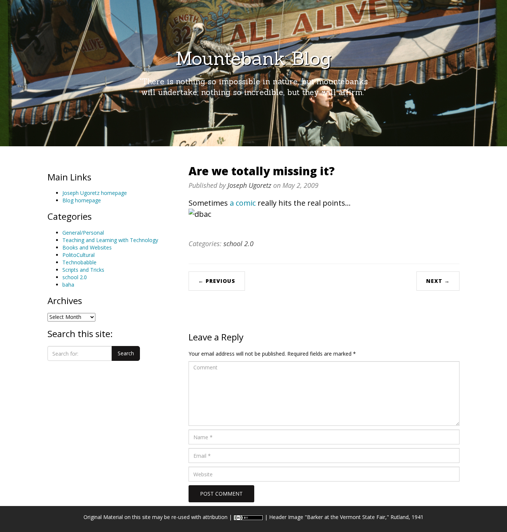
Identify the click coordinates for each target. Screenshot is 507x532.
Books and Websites (87, 247)
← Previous (216, 280)
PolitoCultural (78, 254)
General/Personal (83, 232)
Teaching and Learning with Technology (110, 240)
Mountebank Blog (253, 58)
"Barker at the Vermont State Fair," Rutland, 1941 (364, 516)
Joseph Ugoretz (249, 185)
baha (68, 284)
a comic (243, 203)
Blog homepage (81, 200)
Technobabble (79, 262)
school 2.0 (74, 277)
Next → (438, 280)
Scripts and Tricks (83, 269)
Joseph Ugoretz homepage (94, 192)
